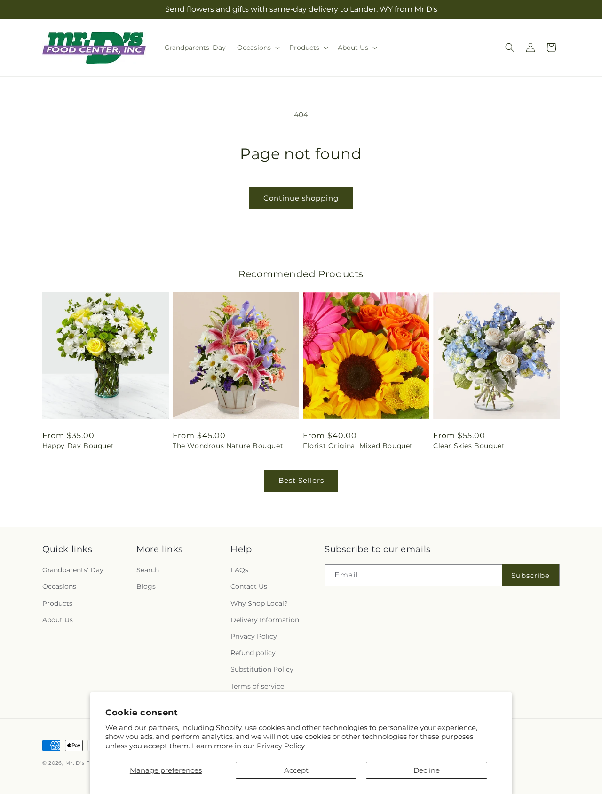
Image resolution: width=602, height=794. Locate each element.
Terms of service (257, 686)
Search (147, 570)
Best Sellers (301, 480)
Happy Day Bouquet (78, 445)
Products (57, 603)
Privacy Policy (281, 745)
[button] (257, 47)
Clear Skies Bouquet (469, 445)
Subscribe (530, 575)
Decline (426, 770)
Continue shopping (301, 197)
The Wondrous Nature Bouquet (228, 445)
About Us (57, 620)
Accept (296, 770)
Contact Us (248, 586)
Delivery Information (264, 620)
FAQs (239, 570)
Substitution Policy (261, 669)
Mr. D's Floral (84, 763)
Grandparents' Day (72, 570)
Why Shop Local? (259, 603)
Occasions (59, 586)
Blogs (146, 586)
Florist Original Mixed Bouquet (358, 445)
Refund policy (253, 653)
